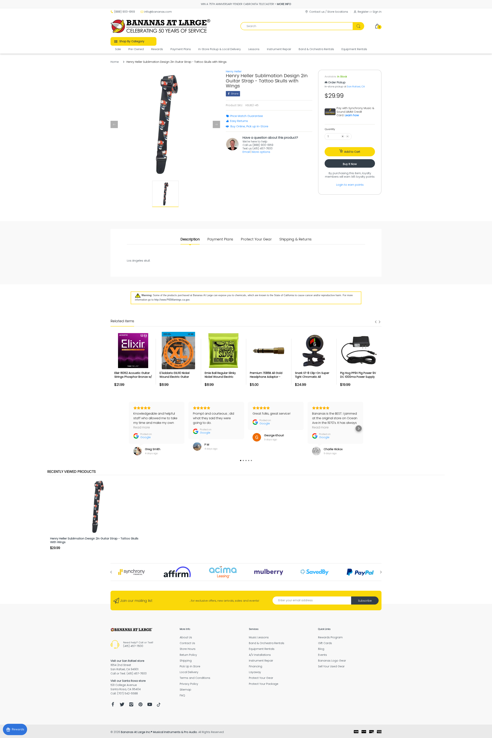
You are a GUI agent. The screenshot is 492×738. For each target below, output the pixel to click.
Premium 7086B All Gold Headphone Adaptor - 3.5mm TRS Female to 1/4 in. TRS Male (268, 378)
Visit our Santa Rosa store (128, 681)
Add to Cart (352, 152)
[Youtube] (149, 705)
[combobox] (302, 26)
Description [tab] (190, 239)
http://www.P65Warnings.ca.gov (171, 299)
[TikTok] (159, 706)
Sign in (377, 12)
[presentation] (376, 322)
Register (363, 12)
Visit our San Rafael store (127, 661)
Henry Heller (234, 71)
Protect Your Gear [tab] (256, 239)
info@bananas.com (158, 12)
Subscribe (365, 601)
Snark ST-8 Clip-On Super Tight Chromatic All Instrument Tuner (312, 376)
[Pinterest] (140, 705)
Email (246, 152)
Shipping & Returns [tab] (295, 239)
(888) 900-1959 (124, 12)
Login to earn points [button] (350, 185)
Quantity (330, 129)
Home (115, 62)
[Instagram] (131, 705)
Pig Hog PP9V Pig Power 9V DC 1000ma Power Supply (358, 375)
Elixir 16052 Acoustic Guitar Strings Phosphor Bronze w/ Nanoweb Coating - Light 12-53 (133, 378)
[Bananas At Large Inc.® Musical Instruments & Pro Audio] (161, 26)
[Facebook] (113, 705)
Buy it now (350, 164)
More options (261, 152)
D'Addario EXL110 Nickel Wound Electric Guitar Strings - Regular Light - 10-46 (178, 378)
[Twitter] (122, 705)
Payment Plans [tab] (220, 239)
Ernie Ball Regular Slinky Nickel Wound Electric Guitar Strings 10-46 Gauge (223, 376)
